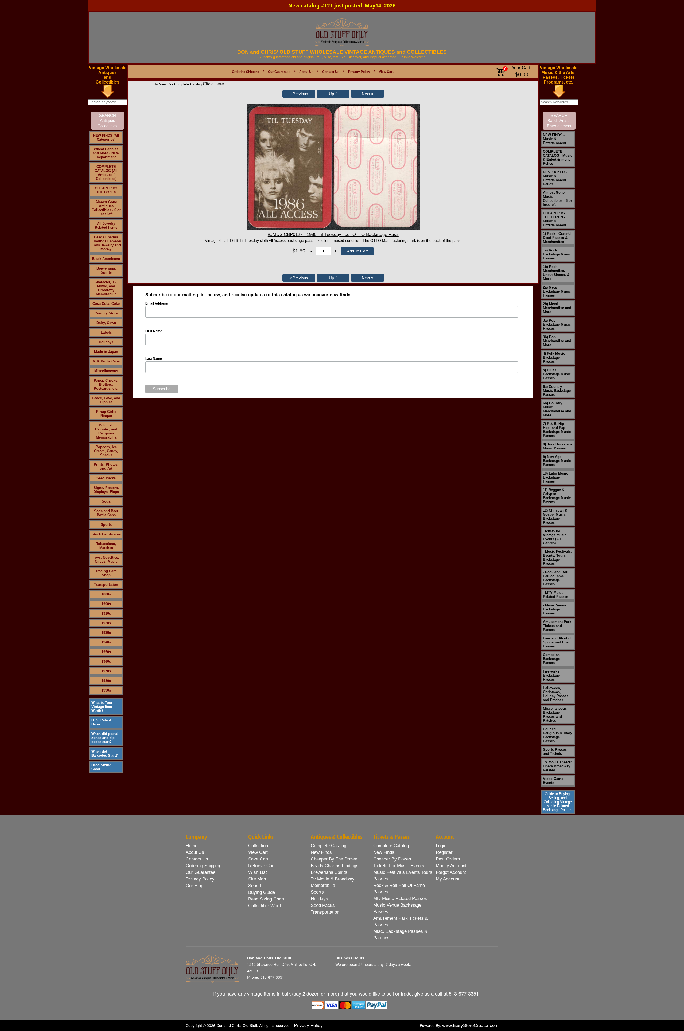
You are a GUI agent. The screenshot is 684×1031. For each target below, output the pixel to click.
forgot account (451, 872)
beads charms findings (335, 865)
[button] (298, 94)
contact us (197, 859)
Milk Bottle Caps (106, 361)
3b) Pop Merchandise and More (557, 341)
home (191, 845)
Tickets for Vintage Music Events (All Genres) (554, 537)
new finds (321, 852)
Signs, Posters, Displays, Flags (106, 490)
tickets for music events (398, 865)
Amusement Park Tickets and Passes (557, 626)
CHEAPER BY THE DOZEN (106, 190)
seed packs (323, 905)
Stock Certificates (106, 534)
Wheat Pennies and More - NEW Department (106, 153)
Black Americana (106, 259)
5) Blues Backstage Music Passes (557, 374)
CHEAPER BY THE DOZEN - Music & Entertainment (554, 219)
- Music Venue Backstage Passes (554, 609)
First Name (153, 331)
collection (258, 845)
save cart (258, 859)
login (441, 845)
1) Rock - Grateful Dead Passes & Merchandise (557, 238)
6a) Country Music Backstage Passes (557, 391)
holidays (319, 898)
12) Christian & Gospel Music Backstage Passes (555, 516)
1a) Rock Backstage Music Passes (557, 254)
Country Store (106, 313)
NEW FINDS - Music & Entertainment (554, 139)
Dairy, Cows (106, 323)
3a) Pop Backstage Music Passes (557, 324)
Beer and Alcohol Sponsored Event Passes (557, 642)
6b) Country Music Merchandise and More (557, 409)
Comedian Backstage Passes (551, 659)
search (255, 885)
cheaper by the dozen (334, 859)
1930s (106, 633)
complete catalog (328, 845)
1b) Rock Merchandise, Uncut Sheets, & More (556, 273)
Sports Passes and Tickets (555, 752)
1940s (106, 642)
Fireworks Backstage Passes (551, 675)
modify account (451, 865)
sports (317, 892)
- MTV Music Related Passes (555, 595)
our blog (194, 885)
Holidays (106, 342)
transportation (325, 912)
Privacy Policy (359, 72)
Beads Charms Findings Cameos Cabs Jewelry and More (106, 243)
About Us (306, 72)
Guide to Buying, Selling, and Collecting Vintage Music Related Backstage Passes (557, 802)
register (444, 852)
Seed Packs (106, 478)
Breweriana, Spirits (106, 270)
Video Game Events (553, 781)
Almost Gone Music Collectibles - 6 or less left (557, 199)
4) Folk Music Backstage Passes (554, 357)
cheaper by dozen (392, 859)
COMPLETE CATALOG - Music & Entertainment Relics (557, 157)
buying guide (261, 892)
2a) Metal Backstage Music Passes (557, 291)
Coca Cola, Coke (106, 304)
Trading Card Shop (106, 573)
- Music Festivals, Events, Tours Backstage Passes (557, 558)
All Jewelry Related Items (106, 226)
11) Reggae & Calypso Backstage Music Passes (557, 496)
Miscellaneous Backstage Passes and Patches (555, 714)
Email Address (156, 303)
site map (257, 879)
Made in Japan (106, 352)
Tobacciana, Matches (106, 546)
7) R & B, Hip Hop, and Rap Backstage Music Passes (557, 430)
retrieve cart (261, 865)
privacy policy (200, 879)
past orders (448, 859)
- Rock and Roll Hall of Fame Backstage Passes (555, 578)
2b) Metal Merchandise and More (557, 308)
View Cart (386, 72)
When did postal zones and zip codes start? (104, 738)
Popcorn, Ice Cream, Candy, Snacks (106, 451)
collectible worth (265, 905)
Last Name (153, 359)
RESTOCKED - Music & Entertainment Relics (555, 178)
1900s (106, 604)
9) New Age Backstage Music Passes (557, 461)
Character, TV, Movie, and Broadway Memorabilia (106, 288)
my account (447, 879)
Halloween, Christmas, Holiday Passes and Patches (555, 694)
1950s (106, 652)
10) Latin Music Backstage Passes (555, 477)
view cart (258, 852)
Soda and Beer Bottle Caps (106, 513)
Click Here (213, 83)
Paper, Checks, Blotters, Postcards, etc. (106, 384)
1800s (106, 594)
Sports (106, 525)
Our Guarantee (279, 72)
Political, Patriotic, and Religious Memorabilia (106, 431)
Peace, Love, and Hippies (106, 400)
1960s (106, 661)
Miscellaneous (106, 371)
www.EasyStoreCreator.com (470, 1025)
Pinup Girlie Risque (106, 414)
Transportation (106, 585)
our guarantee (200, 872)
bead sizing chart (266, 899)
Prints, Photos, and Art (106, 467)
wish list (257, 872)
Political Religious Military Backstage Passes (557, 735)
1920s (106, 623)
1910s (106, 613)
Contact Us (330, 72)
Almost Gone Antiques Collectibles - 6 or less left (106, 208)
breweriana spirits (329, 872)
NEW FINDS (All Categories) (106, 137)
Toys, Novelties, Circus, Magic (106, 559)
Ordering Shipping (245, 72)
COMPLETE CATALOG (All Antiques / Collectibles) (106, 173)
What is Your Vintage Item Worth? (101, 707)
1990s (106, 690)
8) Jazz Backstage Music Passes (557, 446)
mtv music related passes (400, 898)
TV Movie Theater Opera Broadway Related (557, 766)
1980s (106, 681)
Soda (106, 501)
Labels (106, 332)
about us (195, 852)
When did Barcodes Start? (104, 753)
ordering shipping (203, 865)
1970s (106, 671)
